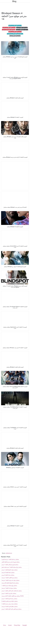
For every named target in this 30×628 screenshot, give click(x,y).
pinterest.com (9, 553)
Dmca (4, 625)
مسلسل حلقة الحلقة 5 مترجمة (8, 572)
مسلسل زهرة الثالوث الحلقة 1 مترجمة (10, 577)
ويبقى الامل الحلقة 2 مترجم (22, 27)
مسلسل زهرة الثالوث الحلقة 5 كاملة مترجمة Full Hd (12, 596)
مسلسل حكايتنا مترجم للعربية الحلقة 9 (10, 601)
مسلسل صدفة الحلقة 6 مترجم (8, 575)
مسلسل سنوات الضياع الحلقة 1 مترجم (10, 569)
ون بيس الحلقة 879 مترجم (15, 35)
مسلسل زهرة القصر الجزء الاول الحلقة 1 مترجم (11, 609)
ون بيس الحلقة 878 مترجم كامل (15, 31)
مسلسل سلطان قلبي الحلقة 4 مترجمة (10, 606)
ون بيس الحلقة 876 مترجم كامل (15, 25)
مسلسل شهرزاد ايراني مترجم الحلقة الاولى (11, 562)
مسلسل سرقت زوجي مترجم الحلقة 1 (10, 603)
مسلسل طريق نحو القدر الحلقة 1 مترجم (10, 564)
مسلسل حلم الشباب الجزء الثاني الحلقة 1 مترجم (12, 590)
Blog (14, 1)
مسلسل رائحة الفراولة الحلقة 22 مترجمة (10, 583)
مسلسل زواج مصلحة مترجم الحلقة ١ (9, 585)
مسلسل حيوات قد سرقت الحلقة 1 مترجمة (10, 580)
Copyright (24, 625)
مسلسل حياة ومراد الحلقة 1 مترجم (9, 593)
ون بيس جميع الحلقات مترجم (22, 29)
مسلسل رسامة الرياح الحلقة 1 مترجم (9, 598)
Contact (10, 625)
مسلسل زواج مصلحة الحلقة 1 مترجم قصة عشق (12, 567)
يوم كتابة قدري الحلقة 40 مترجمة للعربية (15, 33)
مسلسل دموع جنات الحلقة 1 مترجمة (9, 588)
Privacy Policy (17, 625)
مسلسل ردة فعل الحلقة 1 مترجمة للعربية (10, 559)
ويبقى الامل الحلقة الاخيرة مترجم (8, 29)
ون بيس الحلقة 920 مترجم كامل (9, 27)
